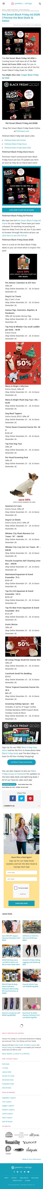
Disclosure (35, 1178)
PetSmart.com (22, 131)
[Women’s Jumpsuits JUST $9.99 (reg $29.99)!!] (11, 1003)
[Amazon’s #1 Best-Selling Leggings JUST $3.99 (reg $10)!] (32, 951)
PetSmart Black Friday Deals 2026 (17, 148)
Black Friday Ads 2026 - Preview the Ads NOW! (15, 787)
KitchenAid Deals (8, 1080)
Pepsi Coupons (7, 1118)
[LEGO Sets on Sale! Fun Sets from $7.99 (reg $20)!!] (32, 926)
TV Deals (5, 1068)
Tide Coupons (6, 1102)
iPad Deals (5, 1064)
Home (4, 9)
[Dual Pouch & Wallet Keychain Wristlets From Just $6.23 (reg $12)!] (32, 1003)
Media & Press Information (31, 1159)
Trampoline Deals (8, 1084)
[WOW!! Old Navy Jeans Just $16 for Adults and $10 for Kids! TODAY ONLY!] (11, 951)
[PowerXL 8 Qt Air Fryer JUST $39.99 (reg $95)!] (32, 975)
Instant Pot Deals (8, 1076)
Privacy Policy (17, 1180)
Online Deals (18, 1045)
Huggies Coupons (8, 1106)
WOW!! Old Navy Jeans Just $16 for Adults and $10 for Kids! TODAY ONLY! (11, 962)
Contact (14, 1178)
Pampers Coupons (8, 1110)
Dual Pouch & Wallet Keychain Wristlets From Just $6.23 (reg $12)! (31, 1015)
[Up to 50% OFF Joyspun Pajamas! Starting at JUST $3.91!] (11, 926)
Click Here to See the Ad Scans (21, 210)
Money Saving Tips (8, 1047)
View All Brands (7, 1121)
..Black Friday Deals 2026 (25, 784)
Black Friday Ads (24, 9)
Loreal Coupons (7, 1114)
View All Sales (6, 1088)
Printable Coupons (30, 1045)
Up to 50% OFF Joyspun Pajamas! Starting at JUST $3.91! (11, 938)
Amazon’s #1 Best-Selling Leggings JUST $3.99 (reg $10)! (31, 962)
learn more (37, 25)
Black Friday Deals (12, 9)
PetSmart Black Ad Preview (15, 140)
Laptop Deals (6, 1072)
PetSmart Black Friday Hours (15, 144)
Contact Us (18, 1054)
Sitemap (27, 1180)
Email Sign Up (24, 1178)
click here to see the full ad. (14, 235)
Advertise (26, 1054)
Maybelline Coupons (9, 1098)
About (6, 1178)
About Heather (7, 1054)
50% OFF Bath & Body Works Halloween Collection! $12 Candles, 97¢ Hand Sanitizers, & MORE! (10, 988)
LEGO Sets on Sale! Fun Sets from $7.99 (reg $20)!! (31, 938)
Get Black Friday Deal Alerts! (21, 762)
